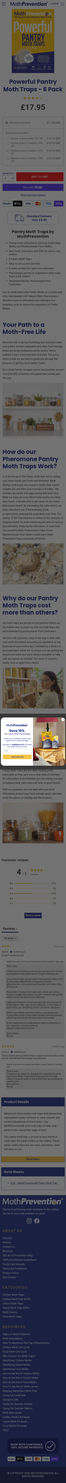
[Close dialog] (63, 719)
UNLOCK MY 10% (17, 757)
